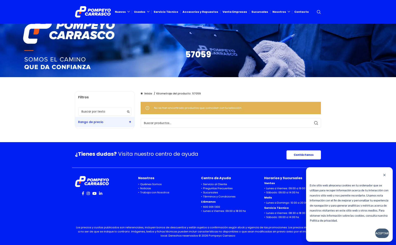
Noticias (145, 188)
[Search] (319, 12)
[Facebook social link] (83, 193)
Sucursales (210, 192)
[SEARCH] (316, 123)
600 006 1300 (211, 207)
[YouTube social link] (94, 193)
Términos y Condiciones (219, 197)
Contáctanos (304, 155)
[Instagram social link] (88, 193)
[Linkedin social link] (101, 193)
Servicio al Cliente (215, 184)
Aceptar (382, 233)
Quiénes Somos (151, 184)
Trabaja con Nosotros (154, 192)
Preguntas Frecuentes (218, 188)
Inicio (148, 93)
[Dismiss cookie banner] (384, 175)
